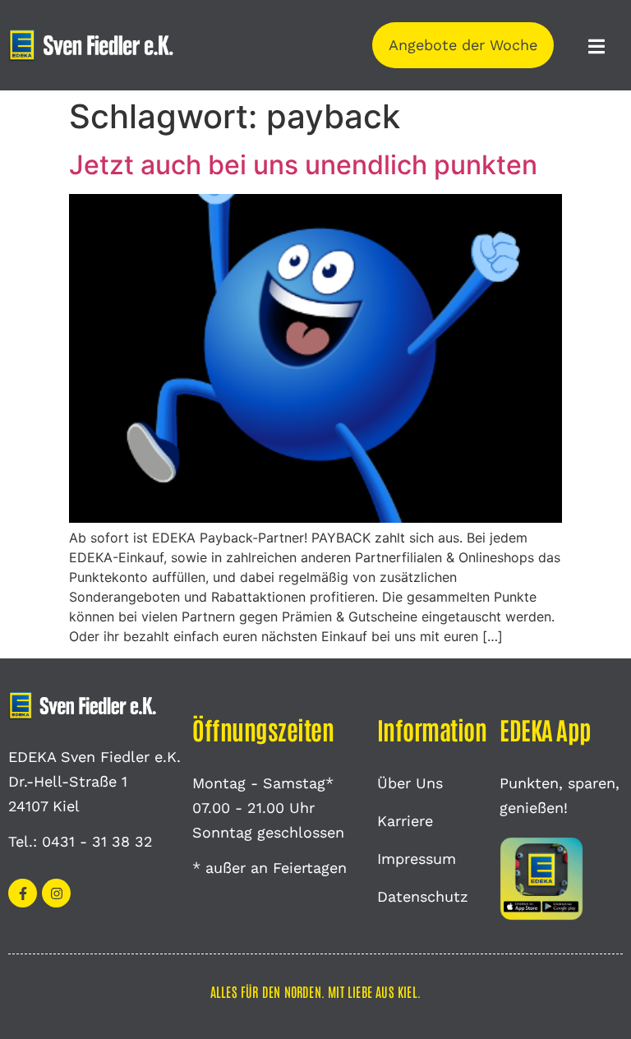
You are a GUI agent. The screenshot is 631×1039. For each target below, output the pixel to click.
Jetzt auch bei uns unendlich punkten (303, 165)
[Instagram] (56, 893)
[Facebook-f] (22, 893)
